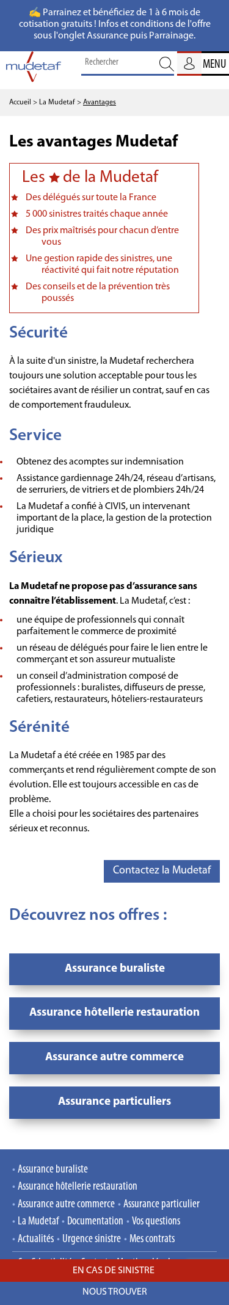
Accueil (20, 102)
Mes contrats (152, 1239)
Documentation (95, 1221)
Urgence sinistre (91, 1239)
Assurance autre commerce (114, 1057)
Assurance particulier (161, 1204)
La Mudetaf (38, 1221)
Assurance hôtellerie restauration (114, 1013)
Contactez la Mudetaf (162, 871)
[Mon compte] (189, 63)
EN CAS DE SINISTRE (114, 1271)
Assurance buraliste (115, 969)
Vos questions (156, 1221)
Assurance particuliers (114, 1102)
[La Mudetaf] (33, 70)
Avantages (99, 102)
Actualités (36, 1239)
